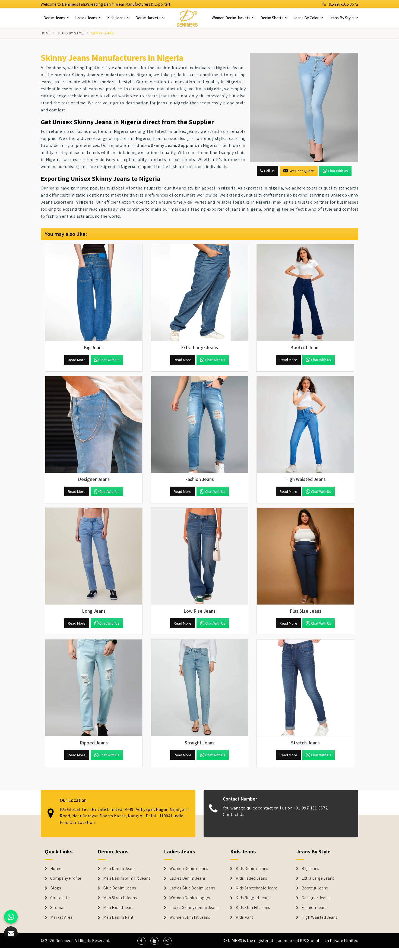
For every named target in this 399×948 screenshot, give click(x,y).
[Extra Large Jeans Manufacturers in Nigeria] (199, 292)
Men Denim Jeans (119, 868)
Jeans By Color (306, 17)
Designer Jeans (316, 898)
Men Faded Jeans (118, 907)
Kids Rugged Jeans (253, 898)
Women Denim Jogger (190, 898)
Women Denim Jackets (231, 17)
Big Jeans (310, 868)
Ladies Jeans (86, 17)
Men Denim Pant (118, 917)
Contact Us (233, 814)
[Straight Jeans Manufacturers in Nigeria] (199, 688)
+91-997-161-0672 (342, 4)
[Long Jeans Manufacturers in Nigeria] (93, 556)
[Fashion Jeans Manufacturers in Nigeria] (199, 424)
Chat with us (338, 170)
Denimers (64, 940)
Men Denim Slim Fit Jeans (126, 878)
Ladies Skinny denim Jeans (193, 907)
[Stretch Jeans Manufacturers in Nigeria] (305, 688)
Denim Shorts (272, 17)
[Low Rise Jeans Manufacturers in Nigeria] (199, 556)
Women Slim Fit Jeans (189, 917)
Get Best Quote (301, 170)
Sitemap (58, 907)
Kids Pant (244, 917)
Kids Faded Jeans (251, 878)
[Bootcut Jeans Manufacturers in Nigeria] (305, 292)
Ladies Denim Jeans (187, 878)
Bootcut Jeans (315, 888)
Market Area (61, 917)
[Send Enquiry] (304, 107)
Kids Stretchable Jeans (257, 888)
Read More (77, 359)
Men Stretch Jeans (120, 898)
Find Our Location (77, 822)
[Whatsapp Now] (11, 917)
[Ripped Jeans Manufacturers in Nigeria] (93, 688)
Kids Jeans (116, 17)
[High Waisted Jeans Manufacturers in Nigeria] (305, 424)
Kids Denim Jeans (252, 868)
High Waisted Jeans (319, 917)
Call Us (269, 170)
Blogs (55, 888)
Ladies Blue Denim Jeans (192, 888)
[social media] (141, 941)
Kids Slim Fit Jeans (253, 907)
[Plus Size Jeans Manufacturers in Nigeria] (305, 556)
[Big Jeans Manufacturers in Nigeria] (93, 292)
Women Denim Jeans (188, 868)
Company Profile (65, 878)
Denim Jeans (54, 17)
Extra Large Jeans (318, 878)
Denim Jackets (148, 17)
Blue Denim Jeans (119, 888)
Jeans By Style (341, 17)
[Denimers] (187, 17)
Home (45, 33)
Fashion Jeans (314, 907)
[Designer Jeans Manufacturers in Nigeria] (93, 424)
